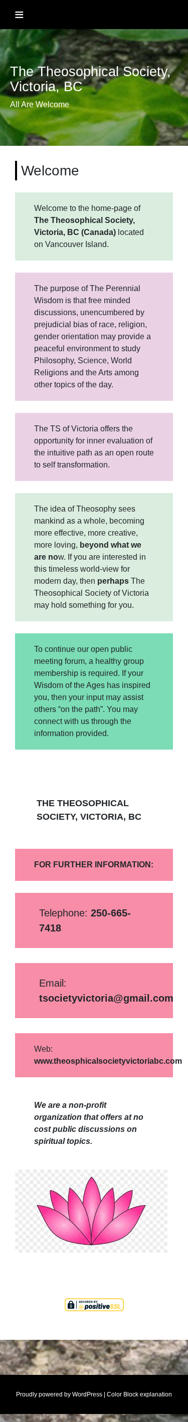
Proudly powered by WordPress (59, 1394)
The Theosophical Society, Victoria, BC (90, 79)
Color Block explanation (139, 1394)
